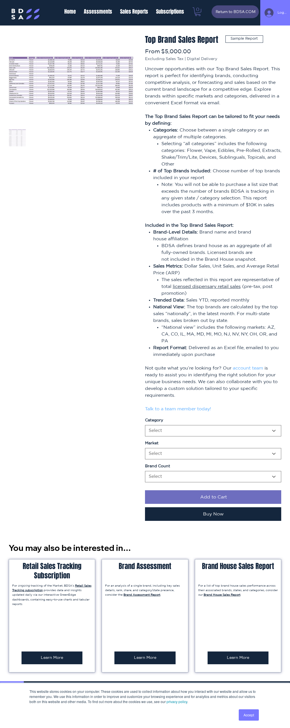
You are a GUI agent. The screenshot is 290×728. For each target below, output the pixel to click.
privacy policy (177, 701)
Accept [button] (249, 714)
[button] (98, 12)
